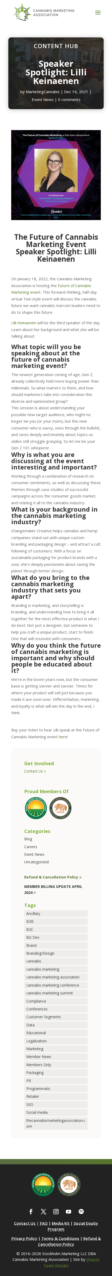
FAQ (44, 1223)
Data (30, 1024)
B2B (30, 921)
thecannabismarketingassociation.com (55, 1123)
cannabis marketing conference (52, 985)
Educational (36, 1032)
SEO (29, 1104)
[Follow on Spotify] (81, 1211)
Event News (43, 99)
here (63, 736)
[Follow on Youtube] (68, 1211)
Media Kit (61, 1223)
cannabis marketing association (52, 977)
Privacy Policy (24, 1238)
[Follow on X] (43, 1211)
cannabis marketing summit (49, 992)
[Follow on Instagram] (56, 1211)
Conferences (37, 1008)
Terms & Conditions (60, 1238)
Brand (31, 945)
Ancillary (33, 913)
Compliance (36, 1001)
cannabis (33, 961)
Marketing (34, 1048)
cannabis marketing (42, 969)
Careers (30, 846)
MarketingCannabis (43, 91)
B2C (29, 929)
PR (28, 1080)
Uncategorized (36, 861)
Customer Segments (43, 1016)
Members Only (38, 1064)
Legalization (36, 1040)
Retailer (32, 1096)
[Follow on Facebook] (31, 1211)
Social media (37, 1112)
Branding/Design (40, 953)
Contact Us (24, 1223)
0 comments (69, 99)
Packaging (34, 1072)
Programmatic (38, 1088)
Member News (38, 1056)
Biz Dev (32, 937)
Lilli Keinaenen (23, 322)
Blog (28, 838)
